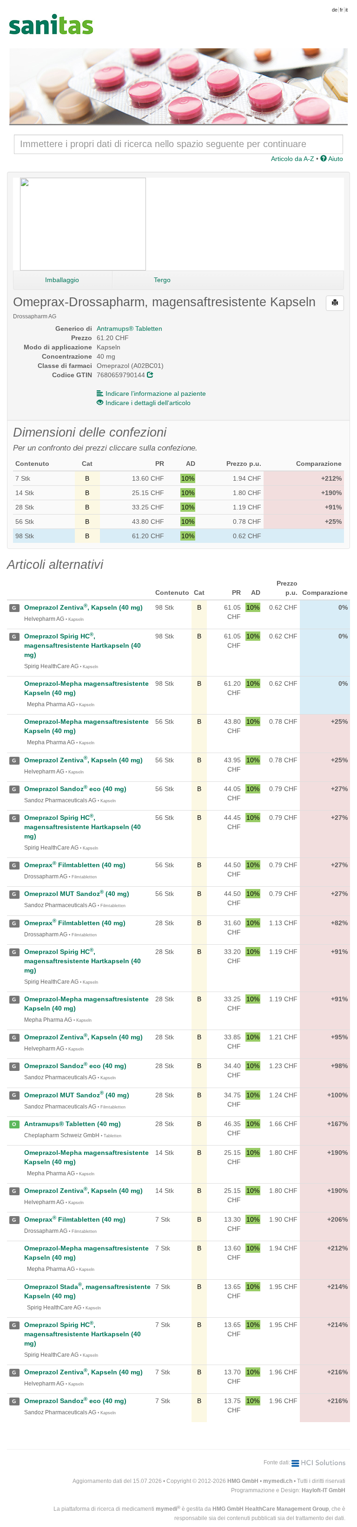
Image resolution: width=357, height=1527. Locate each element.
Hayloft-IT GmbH (323, 1490)
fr (341, 10)
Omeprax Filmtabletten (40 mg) (75, 865)
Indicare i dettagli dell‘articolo (148, 402)
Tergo (162, 279)
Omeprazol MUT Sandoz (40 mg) (76, 893)
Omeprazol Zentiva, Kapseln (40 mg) (83, 607)
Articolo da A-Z (292, 158)
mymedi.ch (277, 1481)
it (346, 10)
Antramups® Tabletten (129, 328)
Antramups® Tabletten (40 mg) (72, 1124)
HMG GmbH (242, 1481)
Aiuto (335, 158)
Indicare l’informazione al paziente (156, 393)
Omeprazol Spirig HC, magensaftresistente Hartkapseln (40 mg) (82, 645)
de (334, 10)
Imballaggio (62, 279)
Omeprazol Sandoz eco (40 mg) (75, 788)
